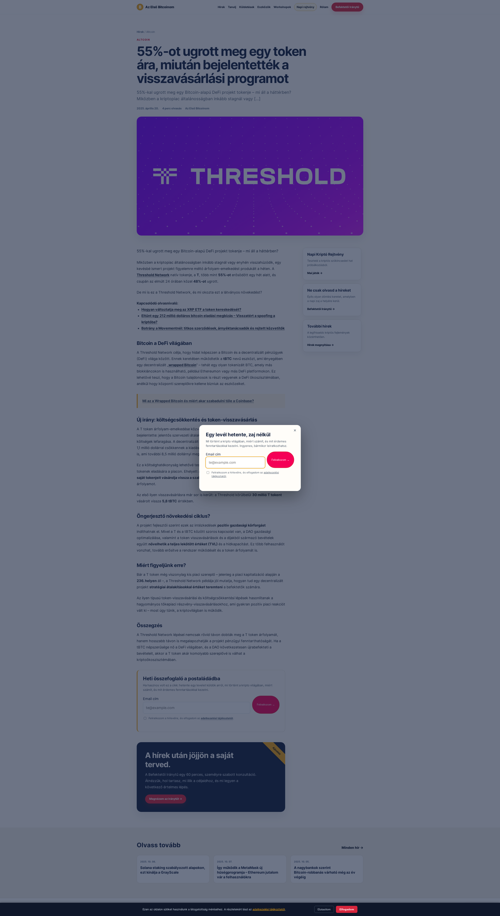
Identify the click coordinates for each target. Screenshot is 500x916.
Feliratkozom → (280, 459)
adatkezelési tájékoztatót (269, 909)
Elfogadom (346, 909)
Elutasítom (324, 909)
